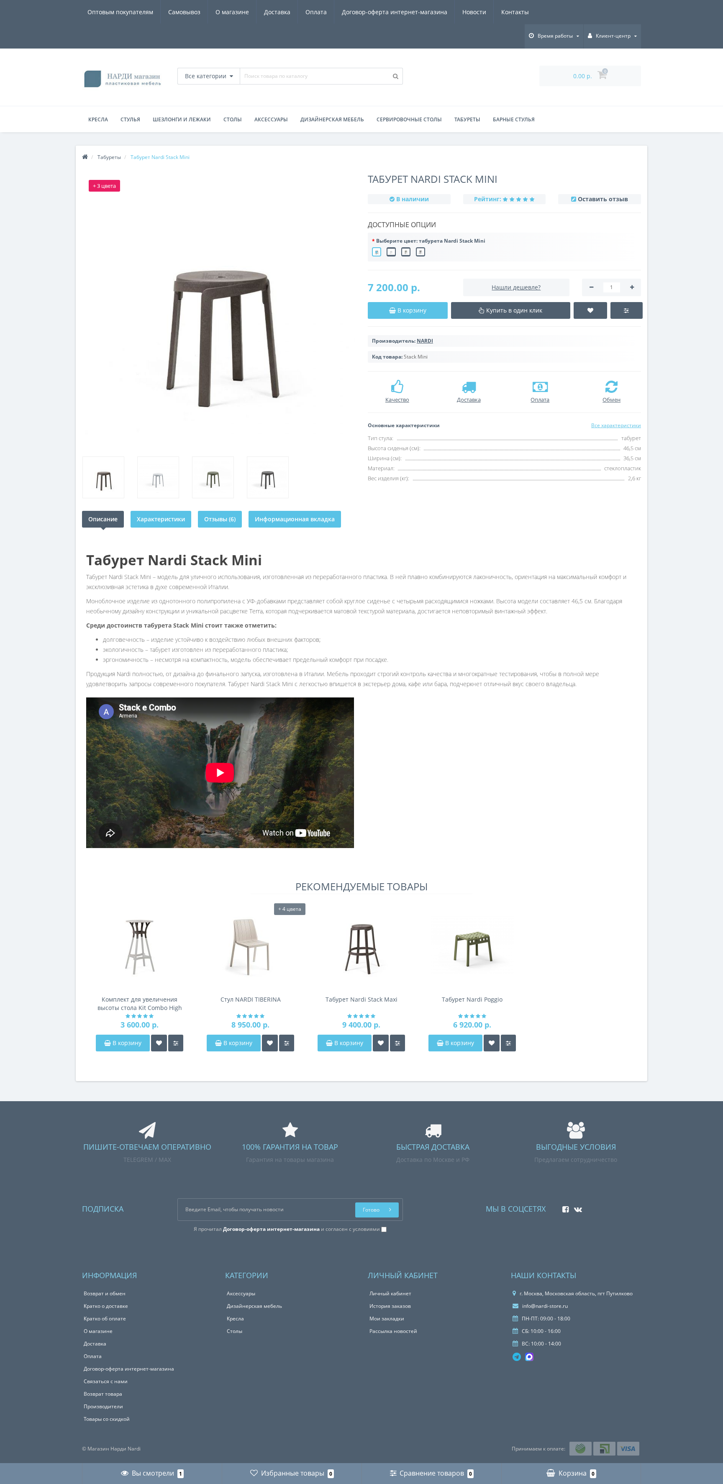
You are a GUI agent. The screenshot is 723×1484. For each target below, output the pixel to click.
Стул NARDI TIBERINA (250, 999)
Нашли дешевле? (516, 287)
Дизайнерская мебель (332, 119)
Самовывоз (184, 12)
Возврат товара (103, 1393)
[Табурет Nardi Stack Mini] (218, 311)
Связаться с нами (106, 1381)
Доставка (277, 12)
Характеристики (161, 519)
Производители (103, 1406)
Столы (232, 119)
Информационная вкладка (295, 519)
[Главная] (85, 157)
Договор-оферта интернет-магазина (394, 12)
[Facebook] (563, 1206)
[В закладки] (159, 1043)
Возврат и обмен (105, 1293)
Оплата (316, 12)
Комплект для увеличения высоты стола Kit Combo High (139, 1003)
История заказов (390, 1306)
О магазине (232, 12)
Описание (103, 519)
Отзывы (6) (220, 519)
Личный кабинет (390, 1293)
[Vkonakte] (576, 1206)
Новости (474, 12)
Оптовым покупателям (120, 12)
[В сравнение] (175, 1043)
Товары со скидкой (107, 1418)
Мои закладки (386, 1318)
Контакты (515, 12)
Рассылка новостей (393, 1331)
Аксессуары (271, 119)
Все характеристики (616, 425)
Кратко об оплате (105, 1318)
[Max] (529, 1357)
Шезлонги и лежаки (182, 119)
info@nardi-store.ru (544, 1306)
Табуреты (467, 119)
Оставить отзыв (603, 199)
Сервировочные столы (409, 119)
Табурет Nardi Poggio (472, 999)
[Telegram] (517, 1357)
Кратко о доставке (106, 1306)
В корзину (126, 1043)
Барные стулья (514, 119)
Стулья (130, 119)
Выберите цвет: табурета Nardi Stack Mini (430, 240)
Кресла (98, 119)
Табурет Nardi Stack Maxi (361, 999)
